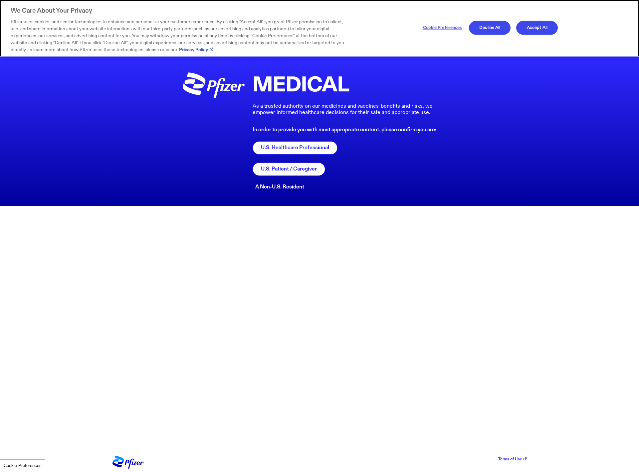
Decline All (489, 28)
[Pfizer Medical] (128, 467)
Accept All (537, 28)
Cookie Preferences (23, 465)
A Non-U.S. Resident (279, 186)
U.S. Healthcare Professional (295, 147)
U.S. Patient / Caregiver (289, 169)
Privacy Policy (193, 50)
